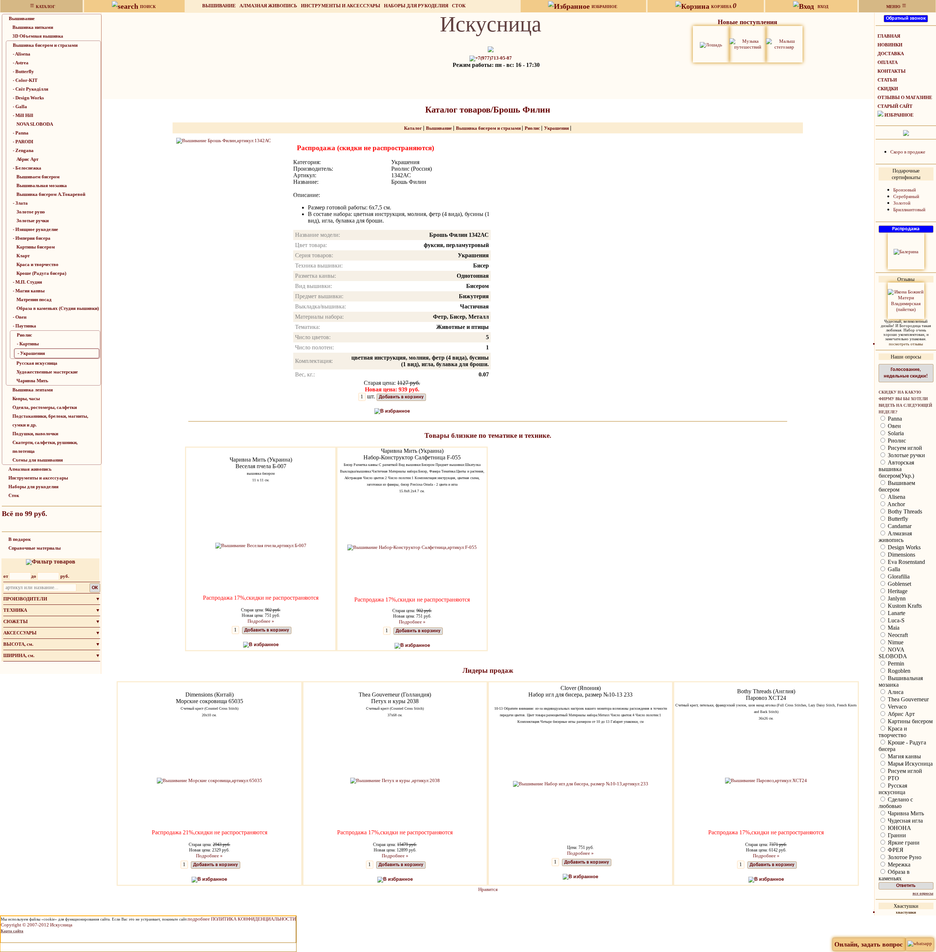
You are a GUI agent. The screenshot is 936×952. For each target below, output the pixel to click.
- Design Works (28, 97)
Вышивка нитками (32, 27)
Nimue (894, 642)
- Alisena (21, 54)
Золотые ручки (32, 220)
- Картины (28, 343)
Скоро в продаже (907, 152)
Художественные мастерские (47, 372)
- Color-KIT (25, 80)
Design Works (903, 547)
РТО (892, 778)
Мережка (898, 864)
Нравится (488, 889)
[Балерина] (906, 251)
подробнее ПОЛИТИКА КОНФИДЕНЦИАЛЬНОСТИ (242, 919)
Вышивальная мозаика (41, 185)
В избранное (395, 411)
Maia (892, 628)
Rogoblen (898, 671)
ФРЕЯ (894, 850)
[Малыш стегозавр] (784, 43)
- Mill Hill (23, 115)
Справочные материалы (34, 548)
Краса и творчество (37, 264)
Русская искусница (36, 363)
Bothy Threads (904, 511)
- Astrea (21, 62)
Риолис (24, 335)
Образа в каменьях (894, 875)
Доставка (891, 53)
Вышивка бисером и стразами (45, 45)
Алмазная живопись (268, 5)
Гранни (896, 835)
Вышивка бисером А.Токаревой (50, 194)
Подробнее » (261, 621)
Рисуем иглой (904, 448)
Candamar (899, 526)
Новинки (890, 45)
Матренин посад (34, 299)
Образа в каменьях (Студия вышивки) (57, 308)
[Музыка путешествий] (747, 43)
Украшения (557, 128)
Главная (889, 36)
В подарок (19, 539)
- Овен (19, 317)
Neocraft (897, 635)
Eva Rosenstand (905, 562)
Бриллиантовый (909, 209)
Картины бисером (35, 247)
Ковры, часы (26, 398)
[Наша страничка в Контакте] (906, 132)
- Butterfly (23, 71)
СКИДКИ (888, 88)
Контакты (892, 71)
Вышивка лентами (32, 389)
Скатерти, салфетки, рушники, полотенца (45, 447)
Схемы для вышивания (37, 460)
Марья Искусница (909, 764)
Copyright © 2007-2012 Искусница (36, 925)
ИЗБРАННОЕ (899, 115)
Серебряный (906, 196)
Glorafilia (898, 576)
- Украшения (31, 353)
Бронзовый (904, 190)
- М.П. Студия (27, 282)
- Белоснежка (27, 168)
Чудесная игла (904, 821)
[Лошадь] (711, 44)
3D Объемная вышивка (37, 36)
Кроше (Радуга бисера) (41, 273)
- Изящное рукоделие (35, 229)
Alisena (895, 497)
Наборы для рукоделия (416, 5)
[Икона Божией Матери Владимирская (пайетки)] (906, 300)
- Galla (20, 106)
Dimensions (900, 554)
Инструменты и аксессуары (340, 5)
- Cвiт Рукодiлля (30, 89)
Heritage (896, 591)
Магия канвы (903, 756)
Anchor (895, 504)
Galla (893, 569)
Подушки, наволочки (35, 433)
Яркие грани (903, 842)
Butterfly (897, 519)
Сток (458, 5)
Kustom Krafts (904, 606)
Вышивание (219, 5)
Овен (893, 426)
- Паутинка (24, 326)
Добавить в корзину (401, 397)
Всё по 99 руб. (24, 513)
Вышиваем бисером (38, 176)
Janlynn (896, 598)
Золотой (901, 203)
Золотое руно (30, 212)
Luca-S (895, 620)
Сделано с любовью (896, 802)
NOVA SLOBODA (34, 124)
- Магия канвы (29, 290)
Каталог (413, 128)
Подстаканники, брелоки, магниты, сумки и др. (50, 420)
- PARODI (23, 141)
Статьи (887, 80)
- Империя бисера (31, 238)
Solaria (895, 433)
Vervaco (896, 706)
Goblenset (898, 584)
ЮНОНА (898, 828)
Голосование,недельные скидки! (906, 373)
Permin (895, 663)
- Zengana (23, 150)
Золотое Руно (903, 857)
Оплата (888, 62)
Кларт (23, 255)
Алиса (894, 692)
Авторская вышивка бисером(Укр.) (896, 469)
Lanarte (895, 613)
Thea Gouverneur (907, 699)
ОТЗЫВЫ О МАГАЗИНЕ (905, 97)
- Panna (21, 133)
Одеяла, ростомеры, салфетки (44, 407)
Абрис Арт (27, 159)
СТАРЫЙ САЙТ (895, 106)
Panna (894, 419)
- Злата (20, 203)
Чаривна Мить (32, 380)
